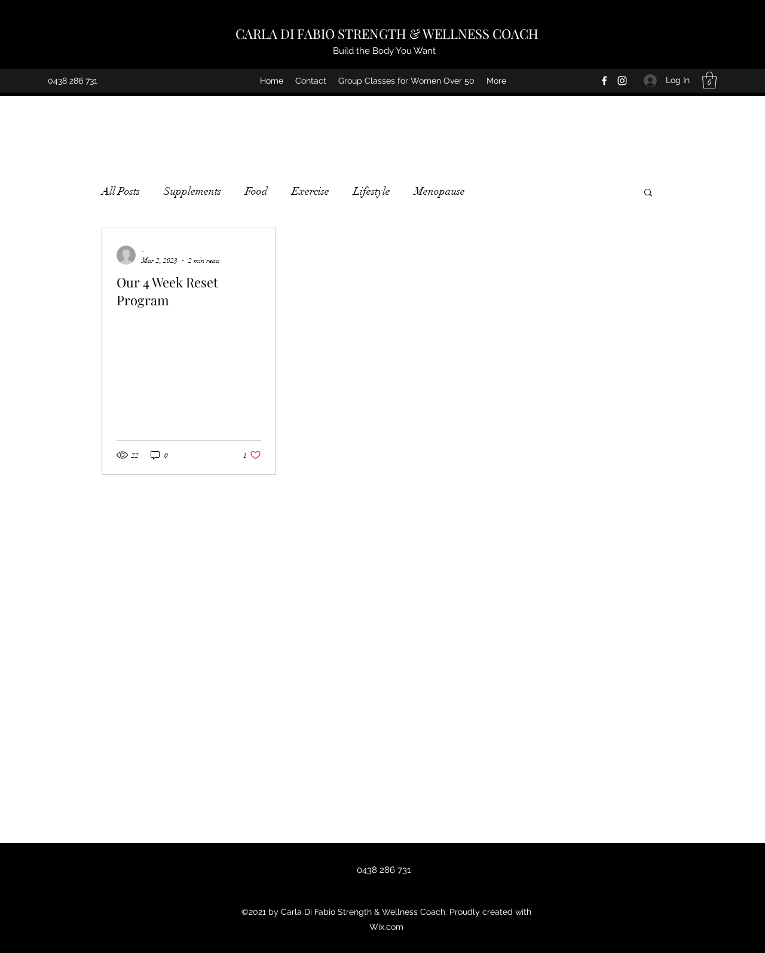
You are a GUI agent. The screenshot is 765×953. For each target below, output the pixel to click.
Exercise (310, 191)
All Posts (121, 191)
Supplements (192, 191)
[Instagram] (622, 81)
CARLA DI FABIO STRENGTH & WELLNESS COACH (386, 33)
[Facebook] (604, 81)
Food (256, 191)
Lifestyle (371, 191)
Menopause (439, 191)
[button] (709, 80)
